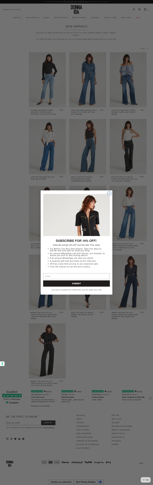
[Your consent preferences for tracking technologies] (2, 363)
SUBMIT (76, 283)
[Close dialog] (109, 193)
